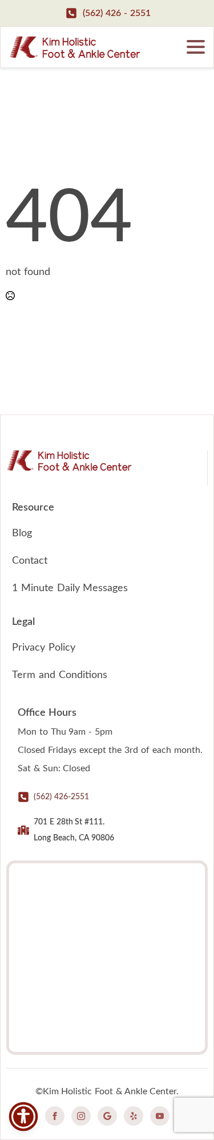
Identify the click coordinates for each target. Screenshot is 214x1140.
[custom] (107, 1116)
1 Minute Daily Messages (70, 588)
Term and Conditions (59, 675)
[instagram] (81, 1116)
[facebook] (54, 1116)
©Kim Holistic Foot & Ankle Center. (107, 1091)
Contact (29, 561)
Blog (22, 533)
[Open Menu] (196, 47)
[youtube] (159, 1116)
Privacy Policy (43, 648)
